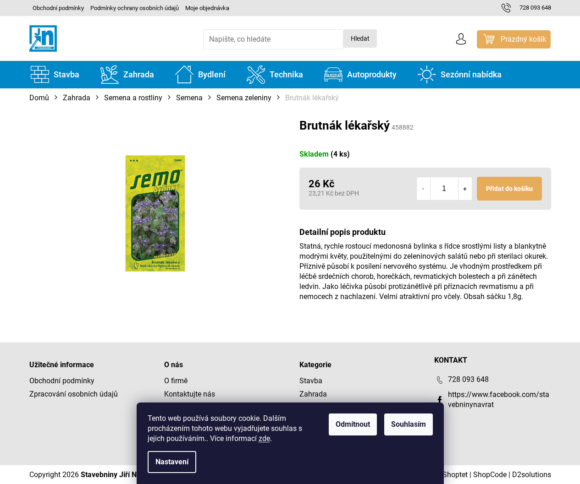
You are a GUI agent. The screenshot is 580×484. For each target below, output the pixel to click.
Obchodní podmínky (58, 8)
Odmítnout (353, 424)
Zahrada (313, 394)
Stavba (310, 380)
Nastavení (171, 461)
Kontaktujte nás (189, 394)
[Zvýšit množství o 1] (465, 188)
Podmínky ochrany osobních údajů (134, 8)
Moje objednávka (207, 8)
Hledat (360, 38)
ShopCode (490, 474)
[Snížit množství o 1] (424, 188)
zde (264, 438)
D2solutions (531, 474)
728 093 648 (468, 379)
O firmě (176, 380)
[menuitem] (55, 74)
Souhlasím (408, 424)
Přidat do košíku (509, 188)
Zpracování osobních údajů (73, 394)
